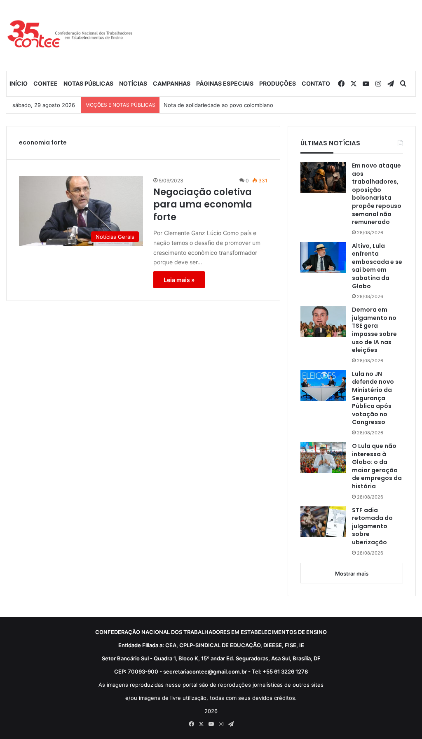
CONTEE (45, 83)
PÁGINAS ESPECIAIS (224, 83)
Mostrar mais (351, 573)
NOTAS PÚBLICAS (88, 83)
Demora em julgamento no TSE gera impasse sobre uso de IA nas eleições (374, 330)
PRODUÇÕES (277, 83)
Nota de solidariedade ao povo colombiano (218, 105)
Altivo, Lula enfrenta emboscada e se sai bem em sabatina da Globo (377, 266)
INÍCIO (18, 83)
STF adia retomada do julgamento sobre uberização (372, 526)
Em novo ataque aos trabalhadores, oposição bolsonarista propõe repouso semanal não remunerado (376, 194)
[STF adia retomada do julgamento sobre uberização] (323, 521)
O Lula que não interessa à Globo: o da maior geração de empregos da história (377, 466)
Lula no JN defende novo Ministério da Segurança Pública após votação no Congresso (373, 398)
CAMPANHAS (171, 83)
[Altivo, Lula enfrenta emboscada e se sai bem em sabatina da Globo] (323, 257)
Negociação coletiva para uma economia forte (202, 205)
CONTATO (316, 83)
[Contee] (70, 35)
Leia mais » (179, 279)
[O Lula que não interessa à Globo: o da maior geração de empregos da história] (323, 457)
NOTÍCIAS (133, 83)
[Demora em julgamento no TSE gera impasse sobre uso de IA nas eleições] (323, 321)
